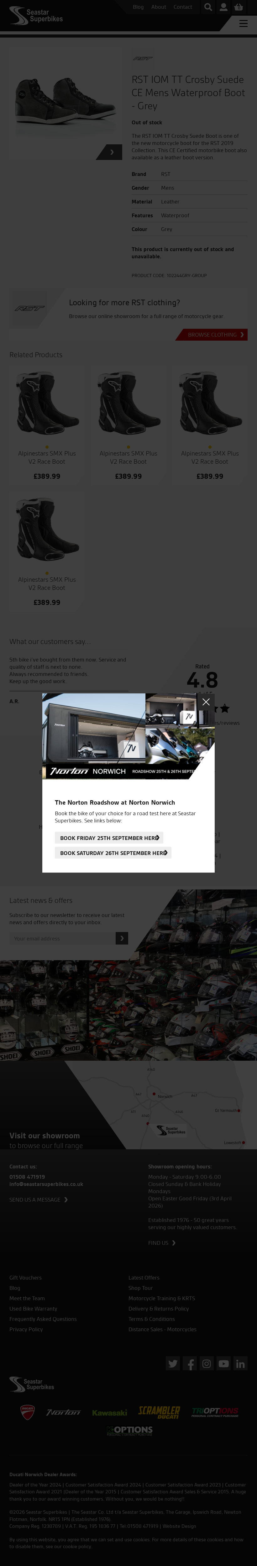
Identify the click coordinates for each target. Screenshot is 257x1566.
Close (206, 702)
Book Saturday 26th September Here (113, 852)
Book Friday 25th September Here (109, 837)
